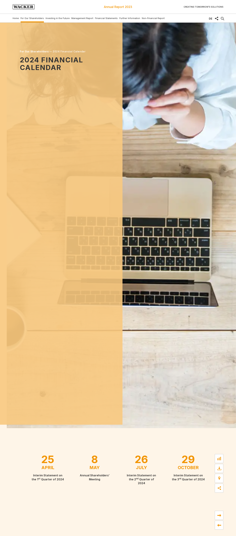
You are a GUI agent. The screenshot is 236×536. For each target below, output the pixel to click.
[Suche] (222, 18)
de (210, 18)
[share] (216, 18)
